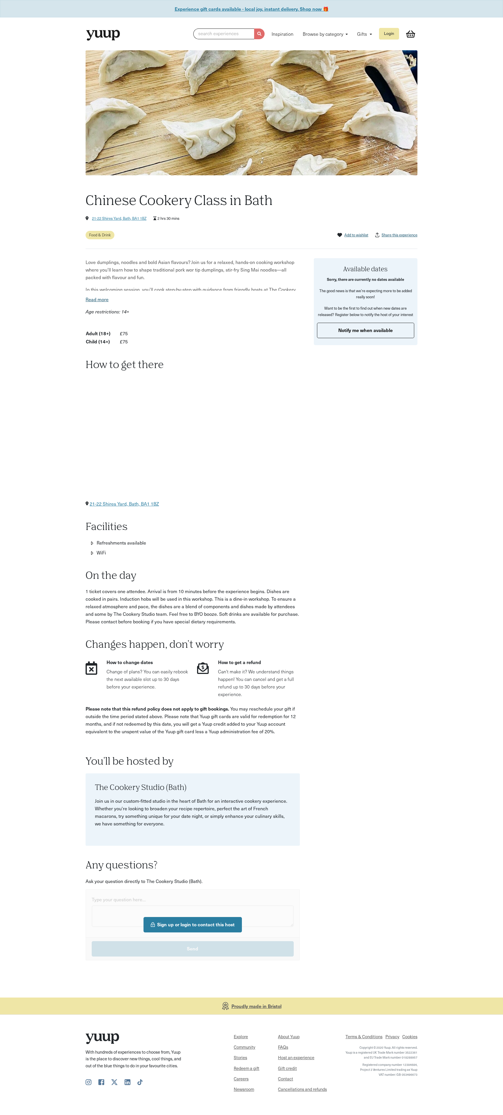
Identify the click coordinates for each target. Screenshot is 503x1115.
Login (389, 33)
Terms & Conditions (364, 1036)
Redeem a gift (246, 1068)
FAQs (283, 1047)
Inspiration (282, 33)
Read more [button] (97, 299)
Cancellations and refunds (302, 1089)
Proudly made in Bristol (256, 1005)
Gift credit (287, 1068)
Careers (241, 1078)
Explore (241, 1036)
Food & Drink (100, 235)
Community (244, 1047)
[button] (229, 34)
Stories (240, 1057)
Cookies (409, 1036)
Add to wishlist (356, 235)
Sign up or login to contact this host (196, 924)
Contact (285, 1078)
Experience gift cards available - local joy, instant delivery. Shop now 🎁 (252, 8)
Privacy (392, 1036)
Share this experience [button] (399, 235)
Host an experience (296, 1057)
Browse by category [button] (323, 33)
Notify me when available (365, 329)
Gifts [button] (362, 33)
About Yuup (289, 1036)
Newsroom (244, 1089)
